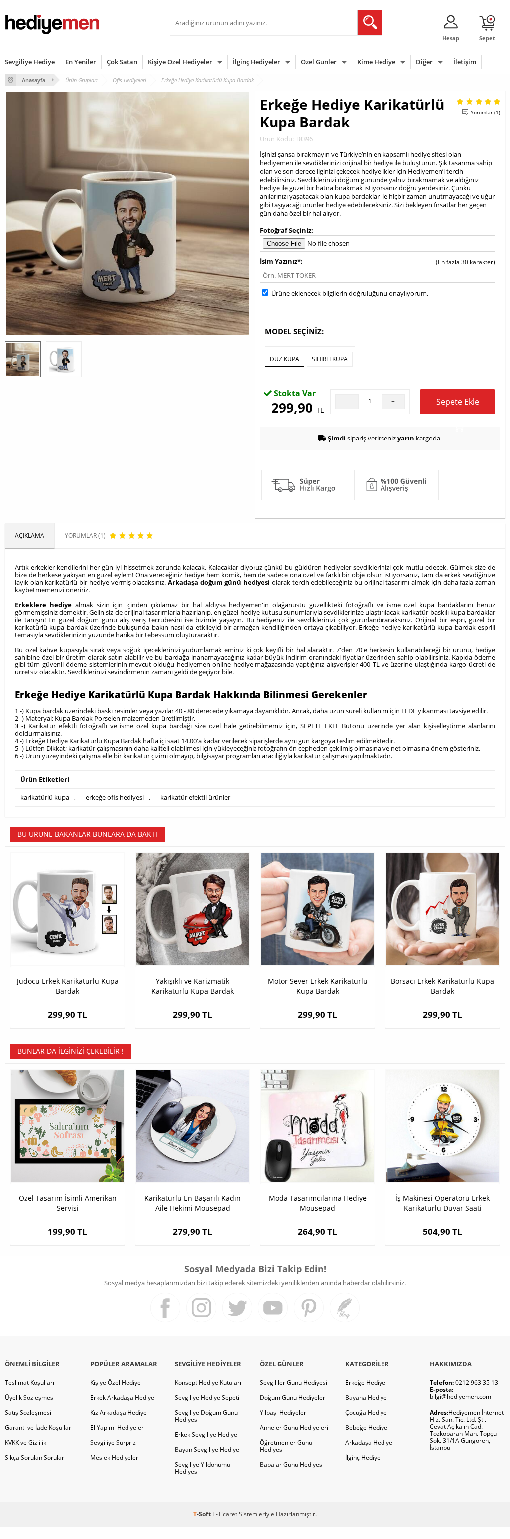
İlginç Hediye (363, 1457)
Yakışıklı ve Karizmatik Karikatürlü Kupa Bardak (192, 986)
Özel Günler (319, 61)
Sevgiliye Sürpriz (113, 1442)
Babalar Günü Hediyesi (292, 1464)
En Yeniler (80, 61)
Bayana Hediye (366, 1397)
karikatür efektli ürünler (195, 797)
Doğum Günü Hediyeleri (293, 1397)
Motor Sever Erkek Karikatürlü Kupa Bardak (318, 986)
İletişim (464, 61)
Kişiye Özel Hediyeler (180, 61)
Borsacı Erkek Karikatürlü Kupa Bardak (442, 986)
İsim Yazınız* (280, 261)
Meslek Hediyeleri (115, 1457)
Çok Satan (122, 61)
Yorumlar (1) (485, 112)
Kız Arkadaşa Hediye (118, 1412)
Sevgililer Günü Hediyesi (293, 1382)
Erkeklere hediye (43, 604)
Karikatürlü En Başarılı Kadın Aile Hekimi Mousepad (192, 1203)
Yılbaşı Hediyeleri (284, 1412)
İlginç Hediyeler (256, 61)
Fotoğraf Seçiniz (285, 230)
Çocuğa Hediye (366, 1412)
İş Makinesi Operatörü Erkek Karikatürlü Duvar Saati (442, 1203)
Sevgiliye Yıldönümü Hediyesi (202, 1468)
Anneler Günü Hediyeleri (294, 1427)
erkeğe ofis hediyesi (115, 797)
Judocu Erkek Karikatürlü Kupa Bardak (68, 986)
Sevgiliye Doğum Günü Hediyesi (206, 1416)
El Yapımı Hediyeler (117, 1427)
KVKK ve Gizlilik (25, 1442)
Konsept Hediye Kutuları (208, 1382)
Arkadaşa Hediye (368, 1442)
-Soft (202, 1514)
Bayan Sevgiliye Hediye (207, 1449)
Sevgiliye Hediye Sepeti (207, 1397)
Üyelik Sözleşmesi (30, 1397)
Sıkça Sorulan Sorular (34, 1457)
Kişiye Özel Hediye (115, 1382)
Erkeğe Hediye (365, 1382)
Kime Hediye (376, 61)
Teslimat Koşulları (29, 1382)
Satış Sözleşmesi (28, 1412)
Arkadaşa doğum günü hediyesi (219, 582)
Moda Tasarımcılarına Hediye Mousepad (318, 1203)
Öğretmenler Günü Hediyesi (286, 1446)
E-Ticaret (224, 1514)
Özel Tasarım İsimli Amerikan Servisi (68, 1203)
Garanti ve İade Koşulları (39, 1427)
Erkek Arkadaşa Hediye (122, 1397)
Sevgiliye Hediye (30, 61)
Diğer (424, 61)
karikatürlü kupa (44, 797)
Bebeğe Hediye (366, 1427)
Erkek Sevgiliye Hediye (206, 1434)
